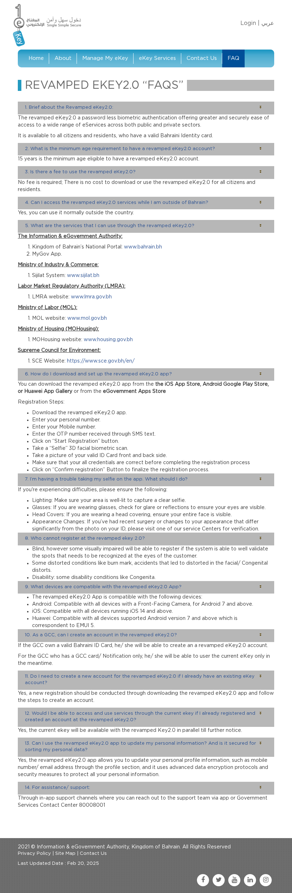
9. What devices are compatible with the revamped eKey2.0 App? (103, 587)
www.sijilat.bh (83, 275)
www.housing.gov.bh (108, 339)
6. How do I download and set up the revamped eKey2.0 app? (98, 374)
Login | (250, 23)
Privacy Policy (34, 853)
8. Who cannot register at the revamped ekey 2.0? (85, 538)
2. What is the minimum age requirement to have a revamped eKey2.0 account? (120, 149)
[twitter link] (219, 880)
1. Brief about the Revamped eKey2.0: (69, 107)
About (63, 58)
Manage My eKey (105, 58)
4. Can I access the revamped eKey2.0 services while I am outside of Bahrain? (116, 202)
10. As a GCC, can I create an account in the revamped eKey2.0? (101, 635)
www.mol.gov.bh (87, 318)
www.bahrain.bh (143, 247)
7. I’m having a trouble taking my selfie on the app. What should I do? (106, 479)
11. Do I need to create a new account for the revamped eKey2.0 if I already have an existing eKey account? (140, 680)
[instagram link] (266, 880)
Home (36, 58)
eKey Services (157, 58)
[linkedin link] (250, 880)
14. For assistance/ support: (57, 787)
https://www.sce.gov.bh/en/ (101, 361)
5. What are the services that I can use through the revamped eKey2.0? (109, 226)
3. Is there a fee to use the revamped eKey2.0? (80, 172)
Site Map (65, 853)
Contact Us (202, 58)
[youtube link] (234, 880)
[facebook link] (203, 880)
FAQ (233, 58)
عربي (267, 23)
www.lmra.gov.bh (91, 296)
